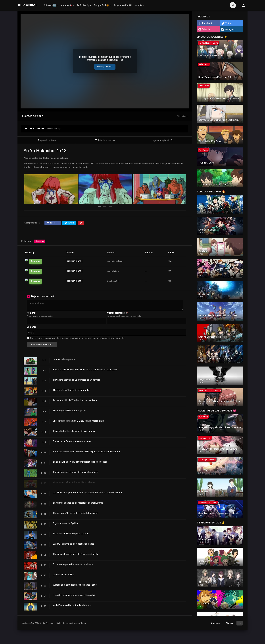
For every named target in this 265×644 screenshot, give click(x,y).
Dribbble (206, 29)
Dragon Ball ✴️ (101, 5)
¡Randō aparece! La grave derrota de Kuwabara (75, 472)
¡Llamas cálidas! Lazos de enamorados (71, 390)
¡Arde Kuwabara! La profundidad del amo (72, 605)
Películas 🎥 (83, 5)
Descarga (40, 241)
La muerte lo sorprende (64, 359)
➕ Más (138, 5)
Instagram (230, 29)
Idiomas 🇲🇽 (66, 5)
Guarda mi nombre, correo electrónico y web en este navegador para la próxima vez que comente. (77, 338)
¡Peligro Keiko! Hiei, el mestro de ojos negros (74, 431)
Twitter (228, 23)
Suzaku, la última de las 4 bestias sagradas (73, 544)
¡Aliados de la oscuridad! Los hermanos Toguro (75, 585)
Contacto (215, 623)
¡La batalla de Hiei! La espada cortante (71, 533)
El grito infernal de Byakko (65, 523)
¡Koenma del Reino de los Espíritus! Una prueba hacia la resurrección (85, 369)
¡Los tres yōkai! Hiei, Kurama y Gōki (69, 410)
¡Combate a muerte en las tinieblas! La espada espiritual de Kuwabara (86, 451)
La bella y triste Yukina (63, 574)
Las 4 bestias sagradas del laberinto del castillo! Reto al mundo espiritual (87, 492)
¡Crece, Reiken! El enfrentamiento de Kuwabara (75, 513)
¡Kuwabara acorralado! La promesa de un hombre (76, 380)
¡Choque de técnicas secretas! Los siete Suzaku (75, 554)
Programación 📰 (123, 5)
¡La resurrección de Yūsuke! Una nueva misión (75, 400)
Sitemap (229, 623)
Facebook (207, 23)
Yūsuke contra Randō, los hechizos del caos (74, 482)
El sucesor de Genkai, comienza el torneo (72, 441)
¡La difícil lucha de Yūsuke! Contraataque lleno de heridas (80, 462)
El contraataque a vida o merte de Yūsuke (73, 564)
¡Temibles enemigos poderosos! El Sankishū (74, 595)
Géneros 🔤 (50, 5)
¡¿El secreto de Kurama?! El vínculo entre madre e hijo (78, 421)
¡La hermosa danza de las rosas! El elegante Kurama (78, 503)
